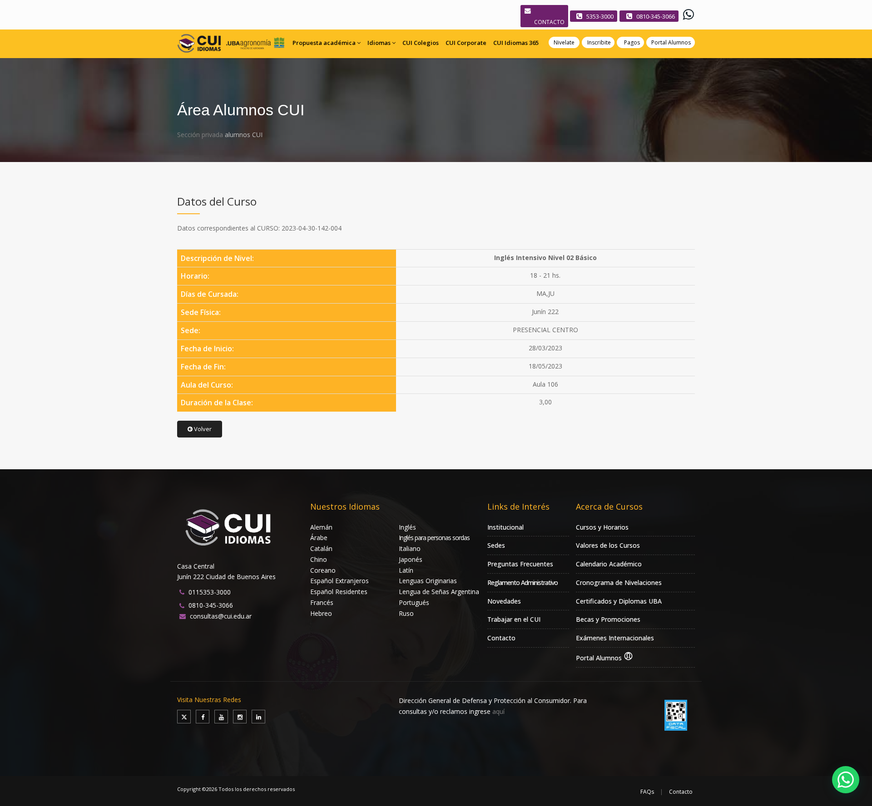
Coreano (323, 570)
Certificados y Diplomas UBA (619, 601)
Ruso (406, 613)
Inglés (407, 527)
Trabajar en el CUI (513, 619)
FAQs (647, 792)
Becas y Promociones (608, 619)
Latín (406, 570)
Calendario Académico (609, 564)
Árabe (318, 537)
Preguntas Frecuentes (520, 564)
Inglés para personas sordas (434, 537)
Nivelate (564, 42)
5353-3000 (600, 16)
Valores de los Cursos (608, 545)
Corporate (466, 43)
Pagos (632, 42)
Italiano (410, 548)
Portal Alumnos (671, 42)
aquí (498, 711)
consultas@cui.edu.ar (221, 616)
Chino (318, 559)
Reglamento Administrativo (522, 582)
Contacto (501, 638)
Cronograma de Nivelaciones (619, 582)
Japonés (410, 559)
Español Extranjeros (339, 580)
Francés (321, 602)
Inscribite (599, 42)
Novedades (504, 601)
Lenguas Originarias (428, 580)
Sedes (496, 545)
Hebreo (321, 613)
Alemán (321, 527)
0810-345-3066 (655, 16)
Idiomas (379, 43)
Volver (202, 429)
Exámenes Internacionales (615, 638)
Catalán (321, 548)
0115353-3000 (209, 592)
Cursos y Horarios (602, 527)
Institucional (505, 527)
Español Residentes (338, 591)
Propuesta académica (324, 43)
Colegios (420, 43)
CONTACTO (549, 22)
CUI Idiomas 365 (516, 43)
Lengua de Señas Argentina (439, 591)
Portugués (414, 602)
